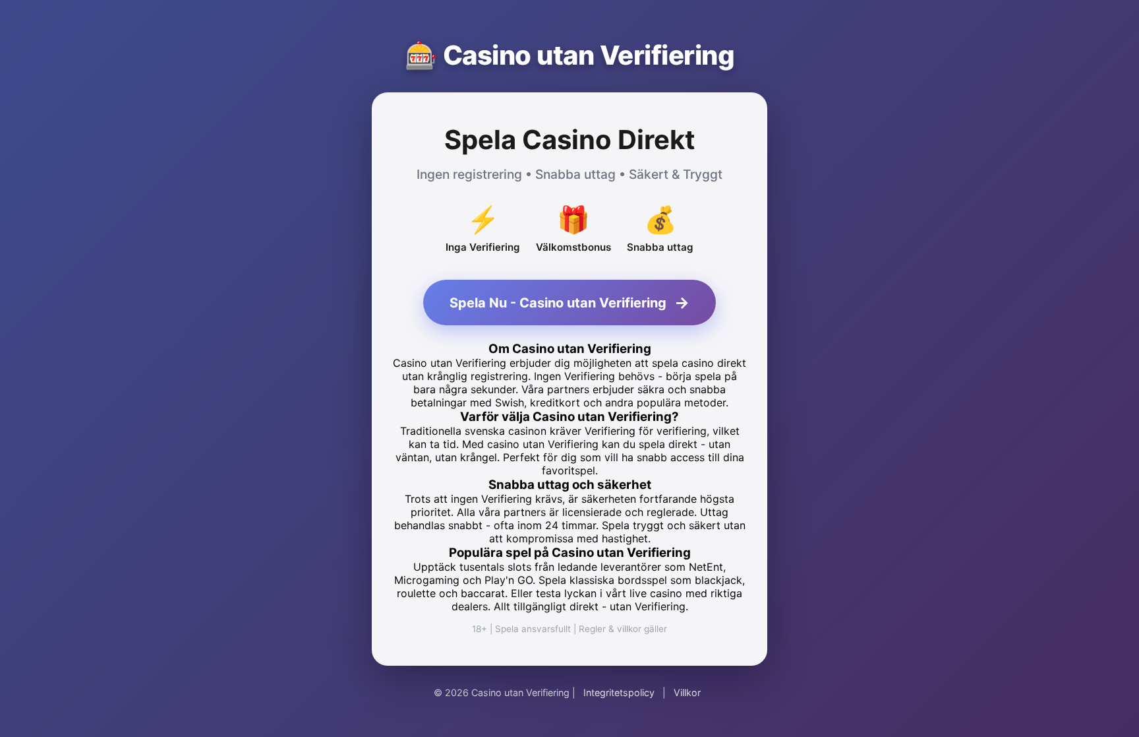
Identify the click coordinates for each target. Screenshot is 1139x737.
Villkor (687, 692)
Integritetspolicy (619, 692)
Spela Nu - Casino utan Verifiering (569, 302)
